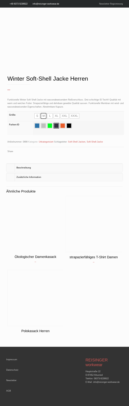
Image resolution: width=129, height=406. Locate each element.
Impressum (11, 359)
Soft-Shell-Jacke (95, 141)
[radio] (37, 115)
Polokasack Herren (35, 331)
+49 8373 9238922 (19, 4)
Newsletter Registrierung (111, 4)
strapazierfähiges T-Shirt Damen (94, 257)
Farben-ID (14, 124)
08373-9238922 (101, 378)
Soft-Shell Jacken (76, 141)
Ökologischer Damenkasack (35, 257)
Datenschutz (12, 370)
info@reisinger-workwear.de (46, 4)
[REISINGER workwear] (35, 23)
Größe (12, 115)
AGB (8, 391)
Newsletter (11, 380)
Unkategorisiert (46, 141)
